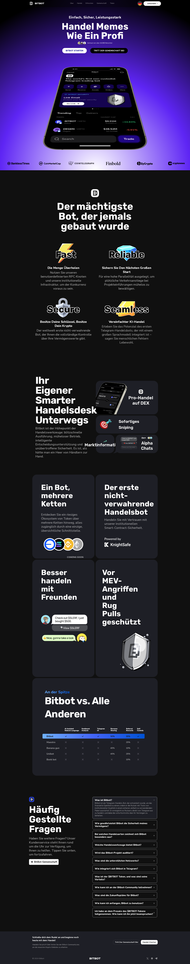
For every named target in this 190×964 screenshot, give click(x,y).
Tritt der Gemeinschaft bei (109, 50)
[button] (63, 545)
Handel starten (149, 942)
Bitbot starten (74, 50)
